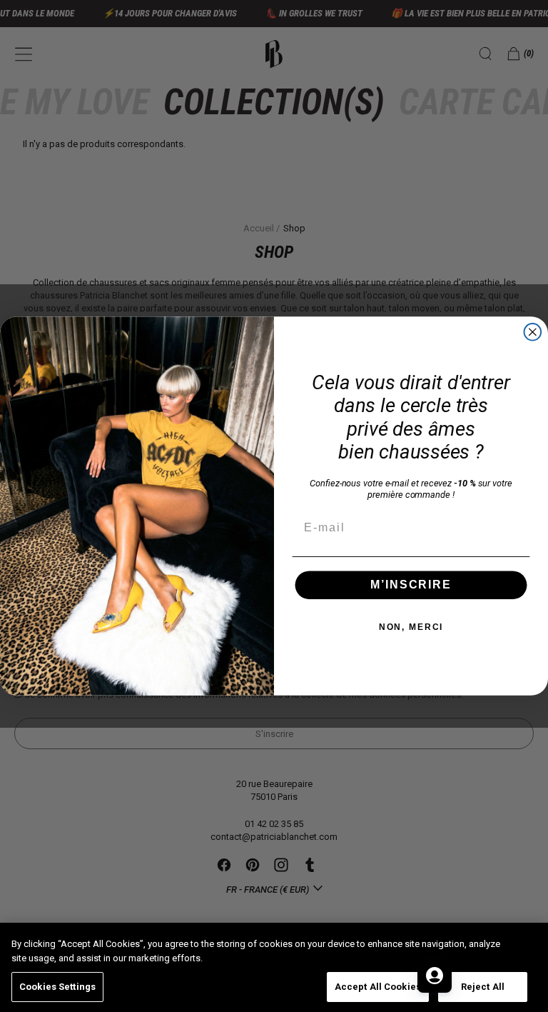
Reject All (482, 986)
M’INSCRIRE (410, 584)
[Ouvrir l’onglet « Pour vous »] (434, 975)
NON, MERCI (411, 627)
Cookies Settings (57, 986)
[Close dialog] (533, 332)
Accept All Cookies (378, 986)
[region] (274, 967)
